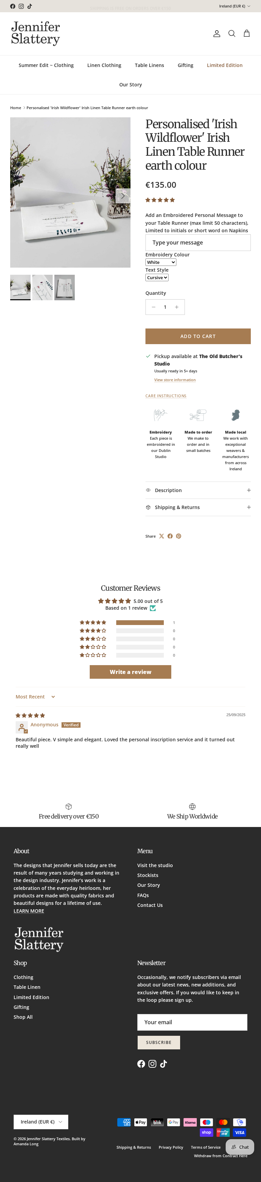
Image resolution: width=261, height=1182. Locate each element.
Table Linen (27, 987)
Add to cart (197, 336)
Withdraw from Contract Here (220, 1155)
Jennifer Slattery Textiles (48, 1138)
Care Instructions (166, 395)
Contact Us (150, 905)
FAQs (143, 895)
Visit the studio (155, 865)
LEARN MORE (29, 911)
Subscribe (159, 1042)
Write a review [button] (131, 672)
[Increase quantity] (179, 307)
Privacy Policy (171, 1147)
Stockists (147, 875)
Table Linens (149, 65)
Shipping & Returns (134, 1147)
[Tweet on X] (161, 536)
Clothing (23, 977)
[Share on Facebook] (170, 536)
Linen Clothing (104, 65)
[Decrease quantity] (152, 307)
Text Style (157, 270)
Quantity (155, 293)
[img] (30, 715)
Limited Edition (225, 65)
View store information (175, 379)
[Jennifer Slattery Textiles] (35, 33)
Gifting (185, 65)
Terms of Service (206, 1147)
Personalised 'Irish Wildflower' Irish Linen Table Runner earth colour (87, 107)
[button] (160, 200)
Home (15, 107)
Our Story (130, 84)
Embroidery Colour (167, 254)
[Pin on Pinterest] (178, 536)
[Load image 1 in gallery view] (70, 192)
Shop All (23, 1017)
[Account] (215, 34)
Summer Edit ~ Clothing (46, 65)
